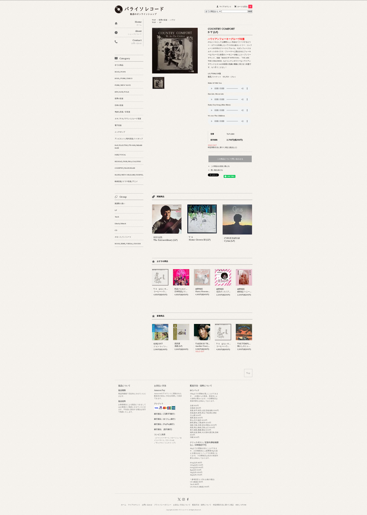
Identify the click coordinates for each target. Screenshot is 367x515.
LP (160, 22)
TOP (154, 20)
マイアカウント (225, 6)
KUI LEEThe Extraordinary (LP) (165, 238)
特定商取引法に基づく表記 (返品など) (222, 147)
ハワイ (172, 20)
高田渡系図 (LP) (178, 344)
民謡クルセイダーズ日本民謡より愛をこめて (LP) (186, 290)
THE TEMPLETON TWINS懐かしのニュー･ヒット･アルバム (251, 344)
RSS (237, 505)
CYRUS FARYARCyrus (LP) (232, 239)
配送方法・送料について (201, 505)
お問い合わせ (147, 505)
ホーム (123, 505)
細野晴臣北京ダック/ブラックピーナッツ (230, 290)
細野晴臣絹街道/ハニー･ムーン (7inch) (250, 290)
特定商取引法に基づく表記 (223, 505)
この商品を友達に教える (220, 166)
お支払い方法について (181, 505)
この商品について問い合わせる (230, 159)
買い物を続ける (217, 170)
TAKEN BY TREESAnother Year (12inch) (204, 344)
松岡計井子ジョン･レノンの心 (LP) (164, 344)
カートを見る (244, 6)
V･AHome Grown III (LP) (199, 238)
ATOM (243, 505)
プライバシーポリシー (162, 505)
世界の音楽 (163, 20)
